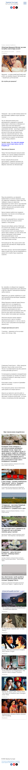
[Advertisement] (14, 26)
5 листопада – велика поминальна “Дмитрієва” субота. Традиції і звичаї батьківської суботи (14, 483)
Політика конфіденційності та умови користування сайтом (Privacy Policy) (11, 762)
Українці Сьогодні (12, 2)
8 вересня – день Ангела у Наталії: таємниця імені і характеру (11, 553)
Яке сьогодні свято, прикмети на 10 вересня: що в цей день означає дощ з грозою (13, 530)
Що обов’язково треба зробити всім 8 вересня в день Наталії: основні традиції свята (13, 578)
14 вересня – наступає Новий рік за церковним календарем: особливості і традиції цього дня (14, 506)
